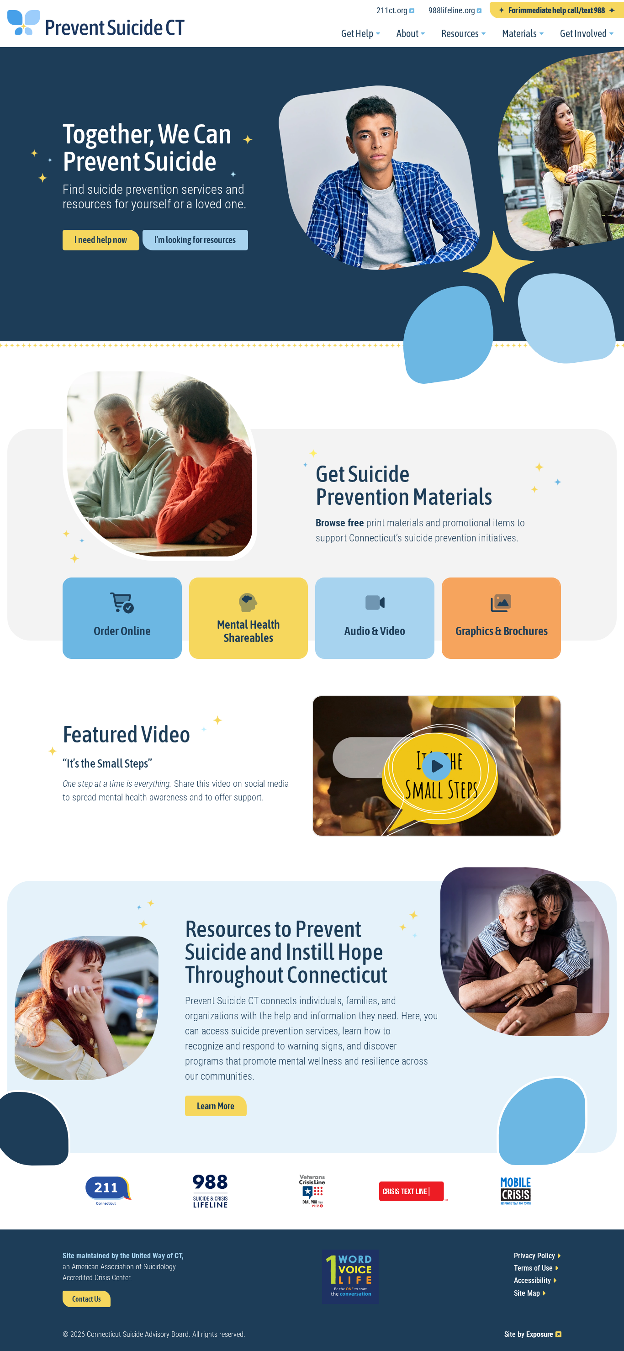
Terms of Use (533, 1268)
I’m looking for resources (195, 239)
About (407, 33)
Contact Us (86, 1299)
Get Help (357, 33)
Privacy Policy (534, 1255)
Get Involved (583, 33)
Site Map (527, 1293)
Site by (532, 1334)
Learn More (221, 1108)
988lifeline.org (458, 11)
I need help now (100, 239)
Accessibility (532, 1280)
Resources (460, 33)
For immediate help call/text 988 (556, 10)
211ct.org (398, 11)
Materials (519, 33)
